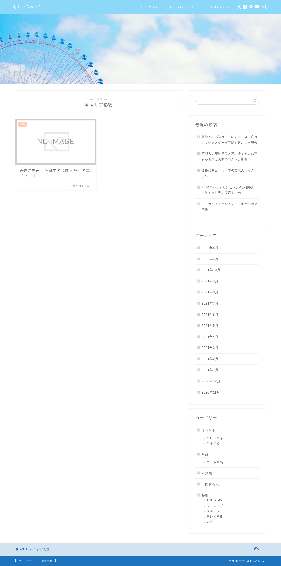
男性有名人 (210, 484)
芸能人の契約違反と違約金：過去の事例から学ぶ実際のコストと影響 (230, 156)
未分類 (207, 473)
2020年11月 (211, 392)
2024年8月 (210, 248)
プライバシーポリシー (184, 7)
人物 (210, 522)
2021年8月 (210, 292)
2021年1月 (210, 370)
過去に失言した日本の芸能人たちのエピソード (230, 173)
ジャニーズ (215, 506)
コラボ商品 (215, 462)
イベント (209, 430)
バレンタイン (216, 438)
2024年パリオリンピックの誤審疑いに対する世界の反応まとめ (229, 190)
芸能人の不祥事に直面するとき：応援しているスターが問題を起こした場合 (230, 139)
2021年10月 (211, 270)
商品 (205, 454)
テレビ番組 (215, 516)
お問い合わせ (220, 7)
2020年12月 (211, 381)
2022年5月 (210, 259)
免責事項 (46, 560)
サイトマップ (149, 7)
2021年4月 (210, 337)
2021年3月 (210, 348)
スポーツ (213, 511)
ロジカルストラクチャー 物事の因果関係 (230, 206)
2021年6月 (210, 314)
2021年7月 (210, 303)
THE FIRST (216, 500)
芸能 (205, 495)
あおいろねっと (27, 6)
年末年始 (213, 443)
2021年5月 (210, 325)
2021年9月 (210, 281)
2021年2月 (210, 359)
